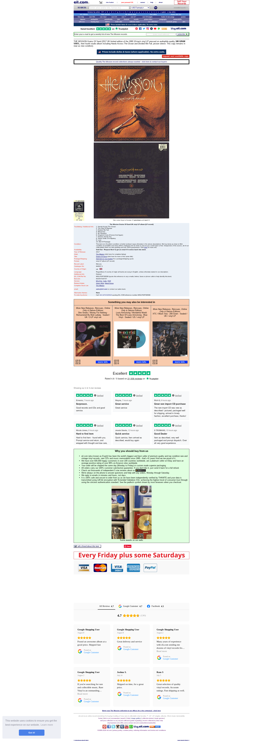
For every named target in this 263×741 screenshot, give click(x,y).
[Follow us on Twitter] (144, 29)
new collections (153, 22)
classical (126, 19)
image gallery (136, 718)
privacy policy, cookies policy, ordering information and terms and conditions (139, 730)
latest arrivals (105, 14)
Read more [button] (162, 651)
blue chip (81, 17)
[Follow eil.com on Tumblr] (122, 727)
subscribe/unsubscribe (148, 723)
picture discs (148, 19)
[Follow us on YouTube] (155, 29)
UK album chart (130, 14)
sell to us (82, 22)
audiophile (94, 19)
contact (142, 2)
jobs (184, 22)
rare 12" (133, 17)
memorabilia (177, 19)
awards (136, 19)
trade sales (118, 22)
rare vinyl (103, 17)
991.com (124, 723)
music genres (159, 718)
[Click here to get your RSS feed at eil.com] (164, 29)
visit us (107, 22)
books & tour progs (167, 17)
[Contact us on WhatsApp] (159, 29)
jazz (118, 19)
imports (82, 19)
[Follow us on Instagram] (147, 29)
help (151, 2)
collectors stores (135, 22)
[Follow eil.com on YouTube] (126, 727)
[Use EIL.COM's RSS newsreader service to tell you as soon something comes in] (155, 727)
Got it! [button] (31, 732)
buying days (95, 22)
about (161, 2)
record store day (176, 14)
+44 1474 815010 (105, 295)
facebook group (172, 22)
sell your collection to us (108, 720)
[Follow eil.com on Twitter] (113, 727)
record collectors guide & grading (130, 720)
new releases (84, 14)
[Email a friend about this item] (87, 547)
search (123, 718)
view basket (110, 2)
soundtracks (108, 19)
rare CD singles (147, 17)
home (100, 718)
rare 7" (124, 17)
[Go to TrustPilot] (104, 30)
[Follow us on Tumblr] (151, 29)
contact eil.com (133, 723)
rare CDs (92, 17)
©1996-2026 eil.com (104, 730)
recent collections (149, 720)
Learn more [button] (47, 724)
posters (183, 17)
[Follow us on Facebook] (140, 29)
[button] (173, 567)
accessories (115, 718)
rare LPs (114, 17)
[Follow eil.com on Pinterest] (104, 727)
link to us (107, 718)
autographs (163, 19)
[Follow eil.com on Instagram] (118, 727)
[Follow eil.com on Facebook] (109, 727)
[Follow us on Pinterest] (136, 29)
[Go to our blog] (178, 29)
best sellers (153, 14)
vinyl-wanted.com (113, 723)
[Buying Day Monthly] (131, 558)
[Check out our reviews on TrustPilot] (140, 470)
